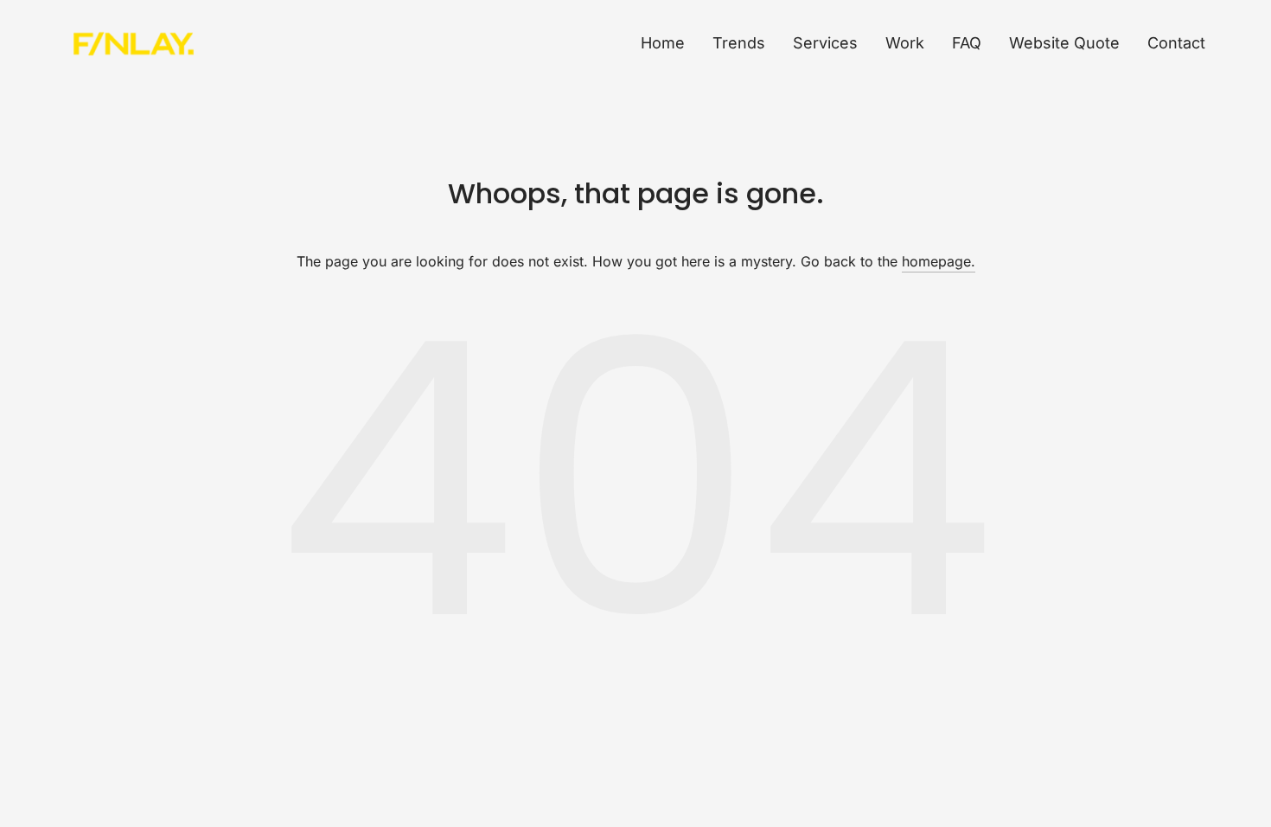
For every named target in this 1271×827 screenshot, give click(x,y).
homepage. (938, 261)
